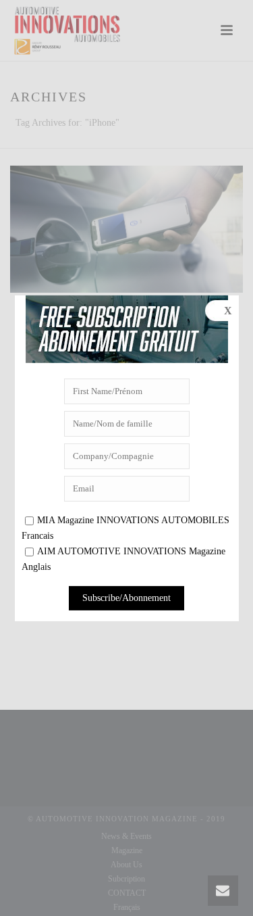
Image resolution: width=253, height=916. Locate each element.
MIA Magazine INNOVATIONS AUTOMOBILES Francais (125, 528)
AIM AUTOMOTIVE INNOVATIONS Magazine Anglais (123, 559)
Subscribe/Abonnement (126, 598)
